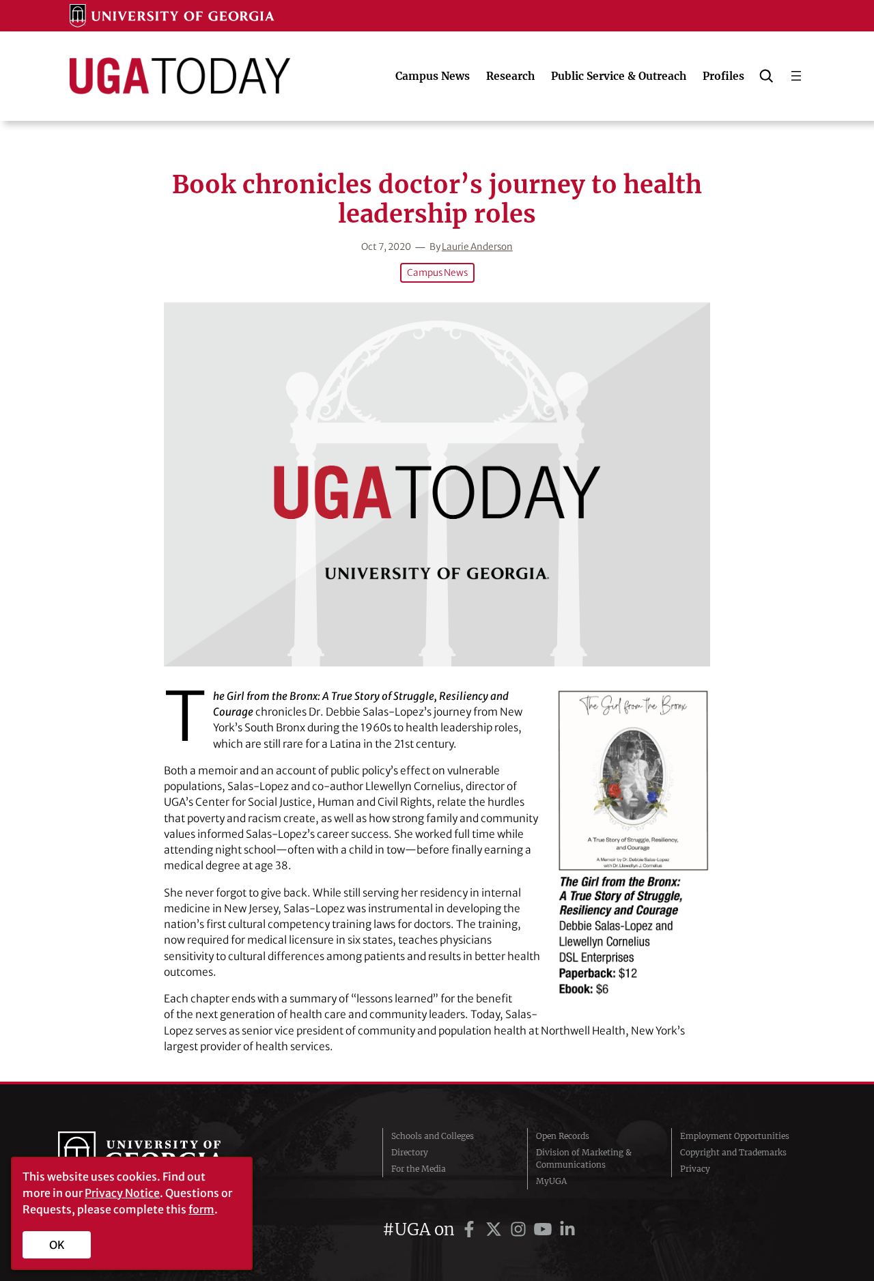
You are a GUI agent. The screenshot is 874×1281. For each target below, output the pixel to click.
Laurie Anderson (477, 247)
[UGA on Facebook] (471, 1229)
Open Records (562, 1136)
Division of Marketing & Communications (584, 1158)
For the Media (418, 1169)
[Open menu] (796, 76)
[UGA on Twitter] (495, 1229)
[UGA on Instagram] (520, 1229)
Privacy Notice (122, 1193)
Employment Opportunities (734, 1136)
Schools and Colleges (432, 1136)
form (201, 1209)
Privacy (695, 1169)
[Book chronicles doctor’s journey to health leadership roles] (437, 484)
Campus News (437, 273)
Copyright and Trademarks (733, 1152)
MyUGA (551, 1181)
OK (57, 1245)
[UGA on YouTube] (545, 1229)
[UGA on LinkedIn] (567, 1229)
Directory (409, 1152)
